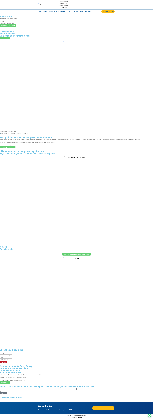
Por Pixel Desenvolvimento (76, 417)
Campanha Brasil (42, 11)
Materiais (60, 11)
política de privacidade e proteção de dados (18, 391)
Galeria (65, 11)
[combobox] (6, 355)
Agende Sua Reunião (85, 11)
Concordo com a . (15, 391)
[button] (1, 28)
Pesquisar (3, 362)
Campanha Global (52, 11)
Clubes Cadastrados (73, 11)
